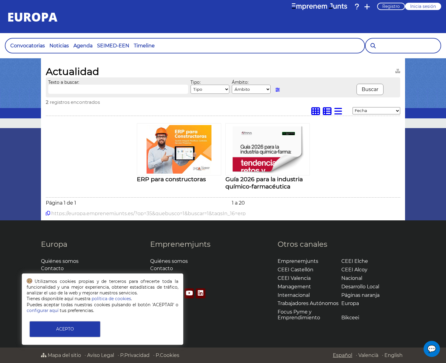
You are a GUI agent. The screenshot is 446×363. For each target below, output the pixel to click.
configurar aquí (43, 310)
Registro (391, 6)
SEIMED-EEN (113, 46)
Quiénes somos (60, 261)
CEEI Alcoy (354, 270)
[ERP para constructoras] (179, 172)
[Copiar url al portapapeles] (48, 213)
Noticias (59, 46)
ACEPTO (65, 329)
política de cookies (111, 298)
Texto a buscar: (63, 82)
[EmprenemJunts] (319, 6)
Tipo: (196, 82)
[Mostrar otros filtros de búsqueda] (277, 89)
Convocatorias (27, 46)
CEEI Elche (354, 261)
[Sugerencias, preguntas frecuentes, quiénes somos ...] (357, 6)
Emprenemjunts (180, 244)
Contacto (52, 268)
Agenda (83, 46)
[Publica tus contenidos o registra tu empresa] (367, 6)
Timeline (144, 46)
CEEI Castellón (295, 270)
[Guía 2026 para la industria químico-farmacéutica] (267, 172)
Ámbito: (240, 82)
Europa (54, 244)
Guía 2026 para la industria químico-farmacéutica (264, 182)
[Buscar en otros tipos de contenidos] (397, 70)
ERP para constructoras (171, 179)
